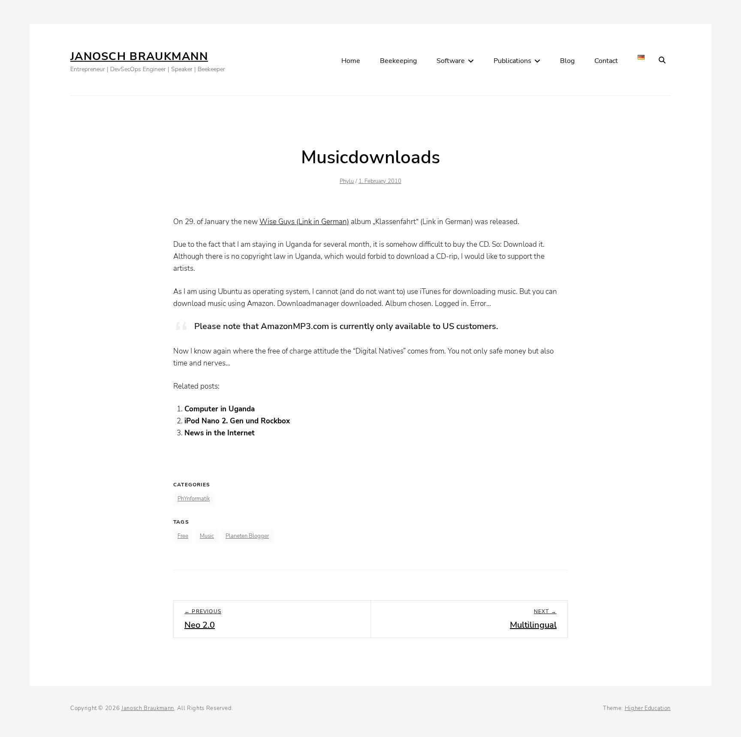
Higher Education (648, 708)
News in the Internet (219, 433)
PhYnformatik (194, 499)
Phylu (347, 181)
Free (183, 536)
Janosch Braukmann (139, 56)
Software (451, 61)
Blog (567, 61)
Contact (606, 61)
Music (207, 536)
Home (350, 61)
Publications (512, 61)
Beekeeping (398, 61)
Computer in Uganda (219, 409)
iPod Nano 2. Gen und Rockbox (237, 421)
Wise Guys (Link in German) (304, 222)
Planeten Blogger (247, 536)
